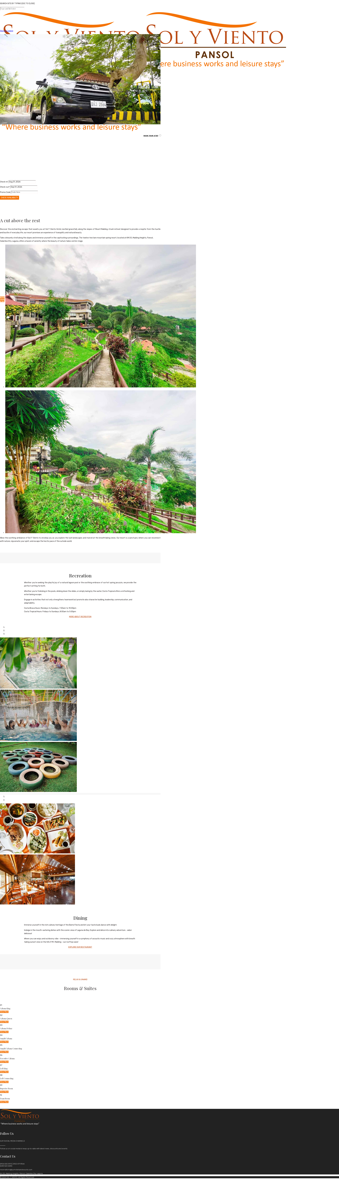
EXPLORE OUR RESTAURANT (80, 947)
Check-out (5, 187)
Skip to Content (6, 31)
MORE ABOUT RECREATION (80, 617)
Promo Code (5, 192)
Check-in (4, 182)
